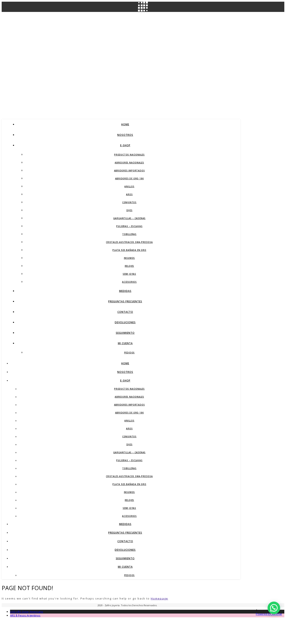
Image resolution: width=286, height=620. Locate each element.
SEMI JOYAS (129, 273)
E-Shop (125, 145)
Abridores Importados (129, 170)
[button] (274, 608)
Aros (129, 194)
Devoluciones (125, 322)
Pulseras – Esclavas (129, 226)
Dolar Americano (26, 612)
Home (125, 124)
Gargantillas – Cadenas (129, 218)
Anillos (129, 186)
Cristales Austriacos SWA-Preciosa (129, 242)
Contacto (125, 312)
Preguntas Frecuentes (125, 301)
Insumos (129, 258)
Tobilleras (129, 234)
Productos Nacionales (129, 154)
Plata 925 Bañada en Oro (129, 250)
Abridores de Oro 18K (129, 178)
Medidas (125, 291)
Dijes (129, 210)
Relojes (129, 265)
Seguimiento (125, 333)
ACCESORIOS (129, 281)
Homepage (159, 598)
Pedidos (129, 352)
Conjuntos (129, 202)
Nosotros (125, 135)
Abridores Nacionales (129, 162)
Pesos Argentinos (25, 615)
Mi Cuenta (125, 343)
